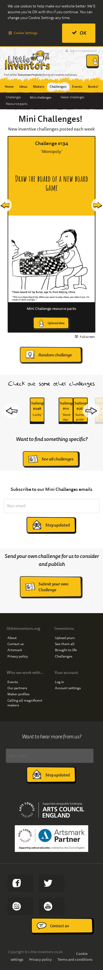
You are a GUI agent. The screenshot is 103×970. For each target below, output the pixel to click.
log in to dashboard (83, 50)
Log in (59, 682)
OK (82, 32)
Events (12, 682)
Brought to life (66, 650)
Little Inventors (27, 60)
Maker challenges (72, 97)
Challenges (13, 97)
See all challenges (57, 459)
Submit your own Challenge (53, 587)
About (12, 638)
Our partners (17, 688)
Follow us (20, 906)
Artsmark (14, 650)
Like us (20, 883)
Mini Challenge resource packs (51, 308)
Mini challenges (40, 97)
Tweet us (51, 883)
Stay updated (57, 525)
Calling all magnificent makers (24, 703)
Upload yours (65, 638)
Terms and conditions (74, 959)
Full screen (87, 336)
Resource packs (16, 104)
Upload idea (56, 323)
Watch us (51, 906)
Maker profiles (18, 694)
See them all (64, 644)
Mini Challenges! (50, 119)
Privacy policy (17, 656)
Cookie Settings (26, 32)
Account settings (68, 688)
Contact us (15, 644)
